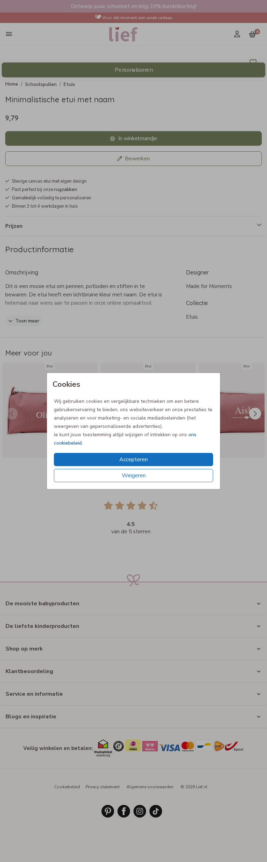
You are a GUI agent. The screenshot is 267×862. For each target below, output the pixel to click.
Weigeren (134, 475)
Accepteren (133, 459)
